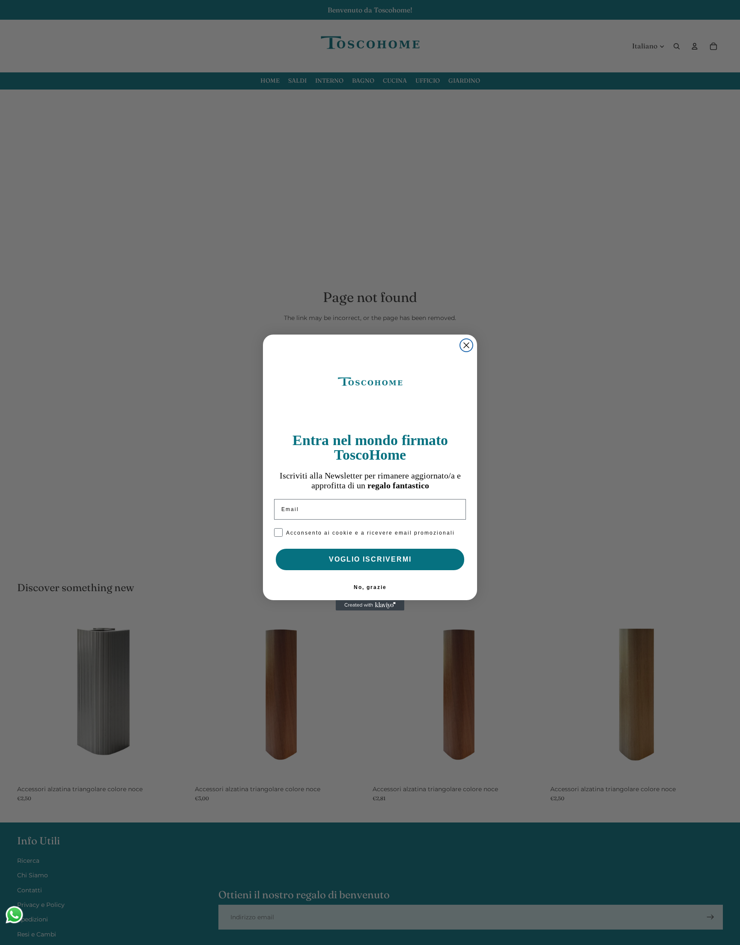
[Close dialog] (466, 345)
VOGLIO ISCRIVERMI (370, 559)
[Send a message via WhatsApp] (14, 915)
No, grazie (370, 587)
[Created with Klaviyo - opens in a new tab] (370, 605)
